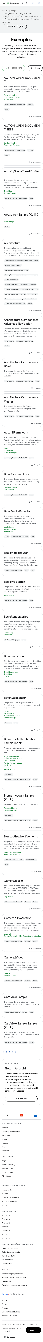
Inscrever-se (34, 1330)
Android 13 (6, 1230)
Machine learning (8, 1164)
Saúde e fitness (7, 1168)
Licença (16, 1324)
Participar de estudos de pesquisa (14, 1285)
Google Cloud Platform (11, 1312)
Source (4, 1139)
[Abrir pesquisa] (22, 2)
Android (5, 1128)
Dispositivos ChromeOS (11, 1197)
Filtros (35, 68)
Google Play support (9, 1281)
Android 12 (6, 1234)
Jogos (4, 1161)
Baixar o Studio (7, 1260)
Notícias (5, 1143)
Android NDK (7, 1263)
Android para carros (9, 1201)
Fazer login (35, 3)
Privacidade (6, 1176)
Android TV (6, 1205)
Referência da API (8, 1256)
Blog (3, 1147)
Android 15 (6, 1223)
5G (3, 1180)
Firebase (5, 1308)
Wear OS (5, 1194)
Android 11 (6, 1238)
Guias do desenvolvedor (11, 1252)
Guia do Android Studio (11, 1248)
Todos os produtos (9, 1316)
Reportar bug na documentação (14, 1277)
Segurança (6, 1135)
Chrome (5, 1304)
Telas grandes (7, 1190)
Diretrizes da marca (29, 1324)
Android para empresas (11, 1131)
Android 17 (6, 1215)
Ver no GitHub (21, 1098)
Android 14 (6, 1227)
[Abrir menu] (3, 3)
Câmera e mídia (8, 1172)
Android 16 (6, 1219)
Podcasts (5, 1151)
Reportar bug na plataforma (12, 1274)
